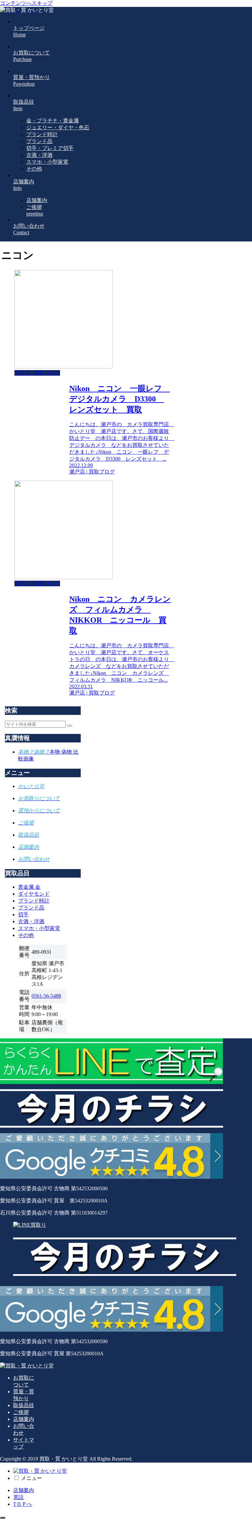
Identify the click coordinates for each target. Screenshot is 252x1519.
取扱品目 (23, 1405)
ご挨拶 (21, 1412)
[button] (69, 726)
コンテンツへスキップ (26, 3)
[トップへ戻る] (2, 1518)
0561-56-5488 (46, 996)
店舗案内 (23, 1419)
